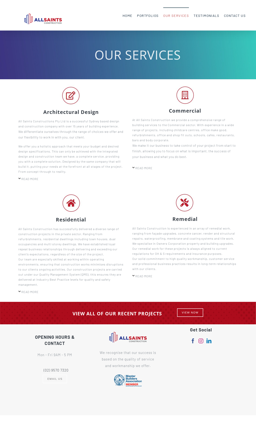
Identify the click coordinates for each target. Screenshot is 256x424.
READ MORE (30, 179)
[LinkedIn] (209, 340)
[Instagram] (201, 340)
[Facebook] (192, 340)
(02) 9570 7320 (56, 370)
